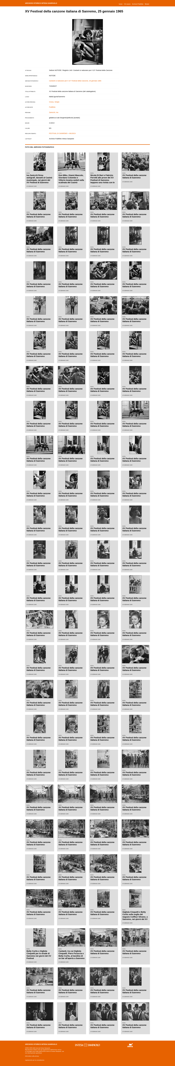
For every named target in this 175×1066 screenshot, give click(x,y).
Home (121, 4)
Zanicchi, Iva (53, 112)
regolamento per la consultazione (34, 1060)
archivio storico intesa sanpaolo (41, 3)
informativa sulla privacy (32, 1056)
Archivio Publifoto (137, 4)
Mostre (147, 4)
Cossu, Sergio (54, 102)
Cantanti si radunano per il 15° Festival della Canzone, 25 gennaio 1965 (75, 81)
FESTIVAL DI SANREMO (58, 133)
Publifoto (52, 107)
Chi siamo (127, 4)
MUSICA (72, 133)
